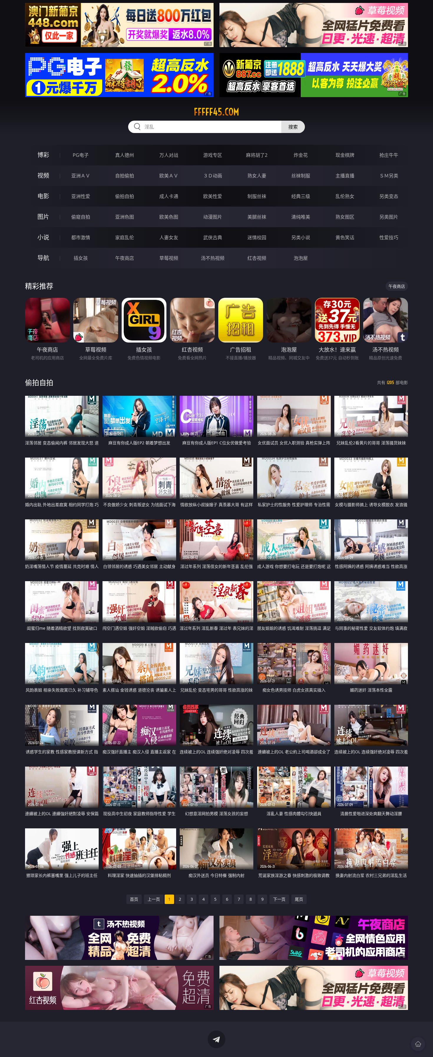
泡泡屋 (301, 258)
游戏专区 (212, 155)
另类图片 (388, 217)
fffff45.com (216, 112)
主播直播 (345, 175)
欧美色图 (168, 217)
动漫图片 (212, 217)
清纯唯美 (300, 217)
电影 (43, 196)
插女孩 (81, 258)
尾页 (299, 899)
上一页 (154, 899)
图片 (43, 217)
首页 (134, 899)
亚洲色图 (124, 217)
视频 (43, 176)
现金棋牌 (345, 155)
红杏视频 (256, 258)
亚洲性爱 (80, 196)
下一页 (279, 899)
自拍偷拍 (124, 175)
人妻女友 (168, 237)
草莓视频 (168, 258)
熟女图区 (345, 217)
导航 (43, 258)
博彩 (43, 155)
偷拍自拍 (124, 196)
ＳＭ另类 (388, 175)
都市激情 (80, 237)
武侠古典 (212, 237)
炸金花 (301, 155)
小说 (43, 237)
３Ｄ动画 (212, 175)
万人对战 (168, 155)
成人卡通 (168, 196)
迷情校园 (256, 237)
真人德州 (124, 155)
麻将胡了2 (256, 155)
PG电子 (81, 155)
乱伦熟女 (345, 196)
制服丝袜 (256, 196)
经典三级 (300, 196)
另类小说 (300, 237)
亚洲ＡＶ (80, 175)
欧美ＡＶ (168, 175)
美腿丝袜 (256, 217)
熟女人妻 (256, 175)
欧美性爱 (212, 196)
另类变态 (388, 196)
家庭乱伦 (124, 237)
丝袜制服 (300, 175)
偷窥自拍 (80, 217)
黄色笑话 (345, 237)
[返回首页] (418, 1044)
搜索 (293, 127)
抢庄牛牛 (388, 155)
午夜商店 (124, 258)
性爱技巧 (388, 237)
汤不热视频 (212, 258)
